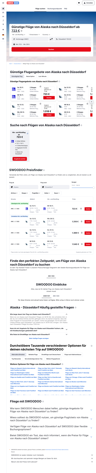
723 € (16, 30)
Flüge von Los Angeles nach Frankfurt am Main (23, 387)
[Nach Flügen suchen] (3, 8)
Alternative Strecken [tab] (18, 354)
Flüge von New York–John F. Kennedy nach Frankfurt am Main (50, 369)
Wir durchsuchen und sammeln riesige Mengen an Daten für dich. (34, 458)
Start (10, 63)
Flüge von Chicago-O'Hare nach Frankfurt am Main (78, 378)
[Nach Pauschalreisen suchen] (3, 20)
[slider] (94, 188)
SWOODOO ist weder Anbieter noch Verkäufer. (27, 455)
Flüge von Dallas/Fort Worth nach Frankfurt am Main (48, 373)
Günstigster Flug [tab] (17, 76)
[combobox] (46, 35)
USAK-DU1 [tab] (46, 296)
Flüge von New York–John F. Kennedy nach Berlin (77, 373)
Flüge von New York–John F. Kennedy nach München (22, 382)
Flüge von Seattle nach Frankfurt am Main (23, 377)
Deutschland (17, 63)
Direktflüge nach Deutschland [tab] (51, 354)
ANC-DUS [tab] (51, 276)
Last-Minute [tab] (42, 76)
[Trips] (3, 30)
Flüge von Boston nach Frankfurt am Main (51, 386)
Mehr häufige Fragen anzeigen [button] (39, 338)
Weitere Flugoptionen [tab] (53, 359)
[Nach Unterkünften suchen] (3, 12)
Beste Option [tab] (30, 76)
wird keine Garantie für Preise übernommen (57, 449)
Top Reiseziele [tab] (16, 359)
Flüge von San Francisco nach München (78, 390)
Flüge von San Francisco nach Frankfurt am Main (23, 391)
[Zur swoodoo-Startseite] (13, 3)
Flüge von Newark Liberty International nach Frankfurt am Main (22, 369)
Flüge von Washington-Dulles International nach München (74, 387)
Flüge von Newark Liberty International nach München (50, 382)
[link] (20, 159)
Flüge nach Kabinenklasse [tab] (72, 354)
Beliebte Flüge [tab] (33, 354)
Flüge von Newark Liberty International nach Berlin (77, 369)
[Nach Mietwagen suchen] (3, 16)
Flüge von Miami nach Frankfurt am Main (51, 390)
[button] (3, 3)
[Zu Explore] (3, 24)
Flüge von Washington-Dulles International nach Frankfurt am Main (22, 373)
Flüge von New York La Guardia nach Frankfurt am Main (49, 378)
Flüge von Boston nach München (75, 381)
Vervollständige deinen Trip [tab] (33, 359)
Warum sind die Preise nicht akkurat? (24, 462)
